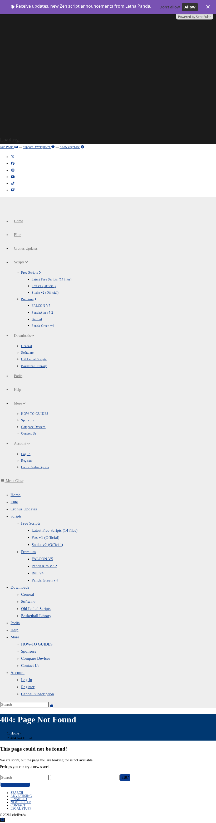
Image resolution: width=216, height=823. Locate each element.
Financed (19, 799)
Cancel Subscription (37, 694)
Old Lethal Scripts (36, 609)
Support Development (37, 147)
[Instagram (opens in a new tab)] (13, 170)
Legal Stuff (21, 808)
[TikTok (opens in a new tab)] (13, 183)
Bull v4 (38, 573)
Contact (18, 805)
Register (28, 687)
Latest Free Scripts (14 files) (54, 530)
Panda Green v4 (45, 580)
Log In (26, 680)
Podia (15, 623)
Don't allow (169, 6)
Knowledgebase (70, 147)
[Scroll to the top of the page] (2, 820)
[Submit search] (51, 706)
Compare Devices (35, 658)
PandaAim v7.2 (44, 566)
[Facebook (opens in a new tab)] (13, 163)
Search (17, 793)
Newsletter (21, 802)
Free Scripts (30, 523)
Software (28, 601)
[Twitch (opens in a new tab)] (13, 190)
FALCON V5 (42, 559)
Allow (189, 6)
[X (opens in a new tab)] (13, 157)
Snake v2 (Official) (47, 545)
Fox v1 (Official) (45, 537)
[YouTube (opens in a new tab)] (13, 177)
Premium (28, 552)
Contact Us (30, 665)
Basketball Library (36, 616)
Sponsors (28, 651)
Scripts (16, 516)
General (27, 594)
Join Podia (7, 147)
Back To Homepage (15, 785)
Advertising (21, 796)
